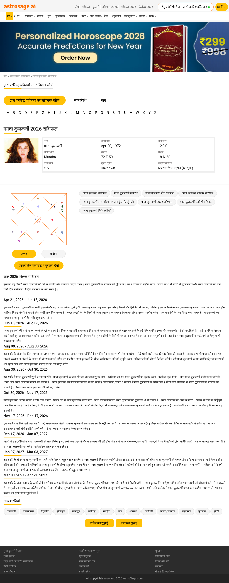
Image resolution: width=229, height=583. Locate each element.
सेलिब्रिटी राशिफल (20, 76)
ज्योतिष (40, 16)
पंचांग (84, 16)
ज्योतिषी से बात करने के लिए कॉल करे (185, 7)
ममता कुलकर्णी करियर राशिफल (197, 193)
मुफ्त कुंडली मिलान (13, 551)
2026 (17, 16)
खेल (120, 511)
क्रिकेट (45, 511)
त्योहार (142, 16)
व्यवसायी (11, 511)
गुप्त (50, 16)
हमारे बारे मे (84, 571)
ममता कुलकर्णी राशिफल (95, 193)
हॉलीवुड (61, 511)
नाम (103, 100)
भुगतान (158, 551)
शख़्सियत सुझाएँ (99, 523)
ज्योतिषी (149, 511)
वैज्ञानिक (186, 511)
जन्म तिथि (80, 100)
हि (222, 7)
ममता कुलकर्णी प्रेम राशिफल (159, 193)
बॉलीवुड (76, 511)
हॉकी (216, 511)
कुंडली (96, 7)
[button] (17, 47)
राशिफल (85, 7)
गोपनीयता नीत (162, 556)
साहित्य (106, 511)
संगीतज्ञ (92, 511)
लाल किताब (95, 16)
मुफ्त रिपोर (60, 16)
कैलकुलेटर (129, 16)
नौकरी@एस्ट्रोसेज (164, 571)
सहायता (159, 566)
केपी (106, 16)
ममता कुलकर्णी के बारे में (126, 193)
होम (77, 7)
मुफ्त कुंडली (9, 556)
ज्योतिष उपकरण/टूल (89, 551)
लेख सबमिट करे (87, 561)
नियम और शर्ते (162, 561)
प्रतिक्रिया (85, 556)
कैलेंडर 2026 (146, 7)
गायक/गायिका (167, 511)
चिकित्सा (73, 16)
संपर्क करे (84, 566)
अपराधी (133, 511)
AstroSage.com (133, 578)
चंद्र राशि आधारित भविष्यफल (18, 561)
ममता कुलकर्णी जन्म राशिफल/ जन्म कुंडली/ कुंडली (108, 202)
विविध (151, 16)
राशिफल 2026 (110, 7)
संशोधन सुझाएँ (129, 523)
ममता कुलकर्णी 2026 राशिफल (156, 202)
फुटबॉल (202, 511)
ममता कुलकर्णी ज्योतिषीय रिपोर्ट (195, 202)
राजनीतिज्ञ (28, 511)
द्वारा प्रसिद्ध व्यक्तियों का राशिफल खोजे (34, 100)
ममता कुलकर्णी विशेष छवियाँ (96, 210)
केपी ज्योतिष (10, 566)
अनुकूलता (116, 16)
